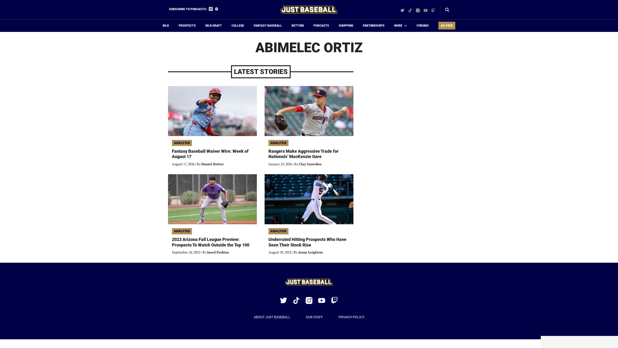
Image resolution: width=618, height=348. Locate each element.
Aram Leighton (310, 252)
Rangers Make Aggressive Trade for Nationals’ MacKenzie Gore (303, 154)
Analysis (182, 143)
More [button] (398, 25)
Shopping (346, 25)
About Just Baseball (272, 317)
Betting (298, 25)
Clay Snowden (310, 164)
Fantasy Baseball (268, 25)
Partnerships (374, 25)
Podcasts (321, 25)
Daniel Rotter (212, 164)
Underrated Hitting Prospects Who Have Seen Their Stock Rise (307, 242)
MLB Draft (213, 25)
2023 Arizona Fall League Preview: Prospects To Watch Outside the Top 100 (210, 242)
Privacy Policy (351, 317)
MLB (166, 25)
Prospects (187, 25)
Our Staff (314, 317)
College (238, 25)
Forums (423, 25)
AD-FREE (447, 25)
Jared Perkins (218, 252)
